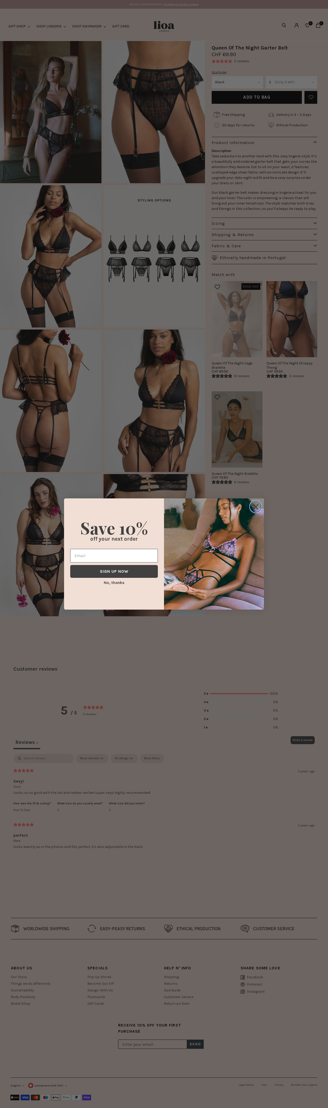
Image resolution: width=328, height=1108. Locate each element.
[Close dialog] (255, 506)
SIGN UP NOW (114, 571)
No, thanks (114, 582)
